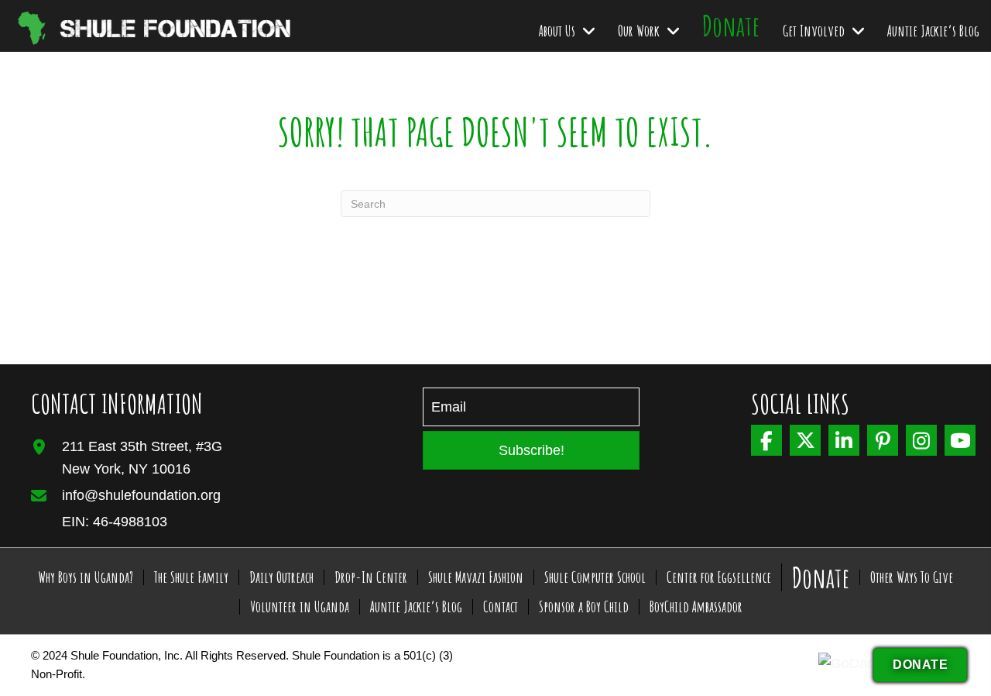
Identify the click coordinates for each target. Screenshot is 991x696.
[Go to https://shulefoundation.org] (120, 26)
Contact (500, 607)
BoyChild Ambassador (696, 607)
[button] (531, 450)
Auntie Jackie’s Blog (416, 607)
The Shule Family (191, 577)
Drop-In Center (370, 577)
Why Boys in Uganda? (85, 577)
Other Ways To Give (911, 577)
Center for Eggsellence (719, 577)
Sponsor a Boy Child (584, 607)
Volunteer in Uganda (299, 607)
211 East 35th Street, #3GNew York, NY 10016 (142, 458)
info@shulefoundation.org (141, 495)
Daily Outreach (281, 577)
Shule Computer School (595, 577)
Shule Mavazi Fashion (475, 577)
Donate (820, 577)
